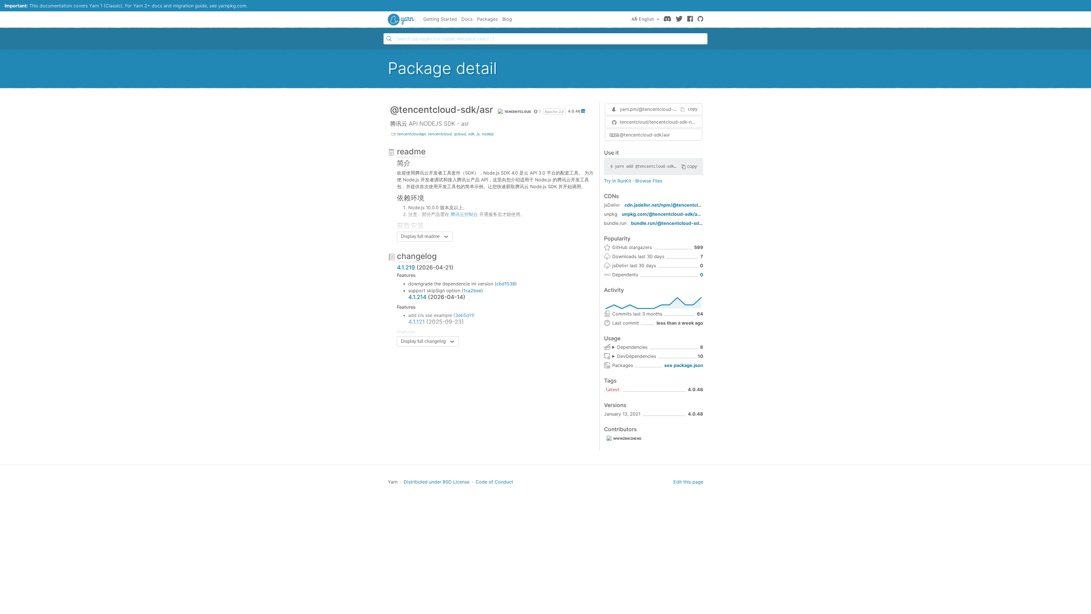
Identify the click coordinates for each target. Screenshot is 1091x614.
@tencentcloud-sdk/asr (645, 135)
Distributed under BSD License (436, 482)
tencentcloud (517, 112)
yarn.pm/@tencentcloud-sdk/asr (654, 109)
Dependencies (632, 347)
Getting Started (440, 19)
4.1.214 (417, 297)
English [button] (646, 19)
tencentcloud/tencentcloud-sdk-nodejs (661, 122)
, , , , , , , (629, 347)
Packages (487, 19)
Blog (507, 19)
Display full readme (420, 236)
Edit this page (688, 482)
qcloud (460, 134)
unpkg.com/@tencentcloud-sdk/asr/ (662, 214)
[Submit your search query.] (388, 38)
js (478, 134)
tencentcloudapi (411, 134)
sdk (471, 134)
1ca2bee (472, 290)
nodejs (488, 134)
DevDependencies (636, 356)
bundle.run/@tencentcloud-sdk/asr (670, 223)
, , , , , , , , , (634, 356)
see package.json (683, 365)
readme (411, 151)
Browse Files (648, 181)
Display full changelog (423, 341)
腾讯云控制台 (464, 214)
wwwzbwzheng (627, 439)
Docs (466, 19)
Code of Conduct (494, 482)
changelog (417, 256)
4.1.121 (416, 321)
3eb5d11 (464, 315)
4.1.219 (406, 267)
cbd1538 (505, 284)
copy (693, 109)
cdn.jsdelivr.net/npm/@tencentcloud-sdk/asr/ (675, 205)
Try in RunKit (617, 181)
